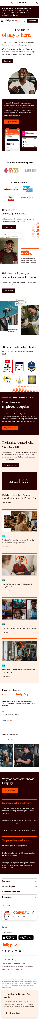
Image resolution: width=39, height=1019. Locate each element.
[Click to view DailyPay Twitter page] (9, 951)
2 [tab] (6, 740)
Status (22, 969)
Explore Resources (10, 465)
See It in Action (8, 291)
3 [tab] (9, 740)
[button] (2, 20)
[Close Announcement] (35, 12)
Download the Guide (13, 1013)
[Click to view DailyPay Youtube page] (20, 951)
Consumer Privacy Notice (8, 966)
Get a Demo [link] (32, 20)
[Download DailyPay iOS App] (9, 937)
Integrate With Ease (10, 428)
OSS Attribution (5, 969)
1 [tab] (3, 740)
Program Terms (15, 969)
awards (4, 354)
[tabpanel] (19, 720)
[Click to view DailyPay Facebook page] (5, 951)
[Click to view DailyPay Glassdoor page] (2, 951)
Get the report (15, 15)
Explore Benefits (9, 227)
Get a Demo (7, 61)
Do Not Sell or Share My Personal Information (13, 963)
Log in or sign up (21, 3)
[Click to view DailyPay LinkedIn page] (12, 951)
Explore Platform (12, 122)
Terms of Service (28, 966)
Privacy (14, 960)
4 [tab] (11, 740)
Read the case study (9, 734)
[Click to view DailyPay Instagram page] (16, 951)
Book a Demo (10, 790)
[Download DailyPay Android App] (26, 937)
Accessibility (19, 966)
